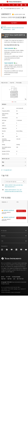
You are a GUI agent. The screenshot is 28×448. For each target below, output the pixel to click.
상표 (14, 278)
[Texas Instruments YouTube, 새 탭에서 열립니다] (26, 250)
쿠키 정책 (8, 276)
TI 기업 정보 (4, 230)
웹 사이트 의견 (20, 278)
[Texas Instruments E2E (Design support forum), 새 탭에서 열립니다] (21, 250)
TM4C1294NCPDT (8, 63)
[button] (3, 4)
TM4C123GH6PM (8, 48)
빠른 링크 (3, 235)
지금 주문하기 (14, 22)
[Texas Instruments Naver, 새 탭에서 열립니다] (11, 250)
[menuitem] (9, 4)
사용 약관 (9, 278)
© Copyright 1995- (6, 282)
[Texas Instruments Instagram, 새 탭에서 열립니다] (2, 250)
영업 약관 (3, 278)
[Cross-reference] (13, 4)
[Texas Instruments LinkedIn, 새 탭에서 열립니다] (16, 250)
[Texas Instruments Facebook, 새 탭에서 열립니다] (7, 250)
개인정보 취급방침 (16, 276)
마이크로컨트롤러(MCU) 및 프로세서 (12, 8)
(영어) (13, 29)
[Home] (14, 2)
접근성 (2, 276)
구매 (2, 241)
